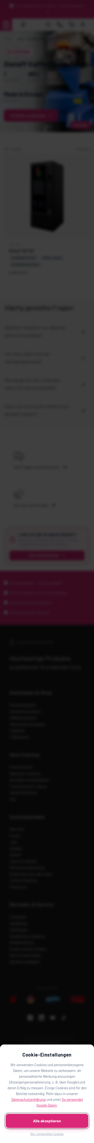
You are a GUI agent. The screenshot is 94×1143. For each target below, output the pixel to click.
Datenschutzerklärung (28, 1099)
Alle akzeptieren (47, 1120)
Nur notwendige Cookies (47, 1134)
